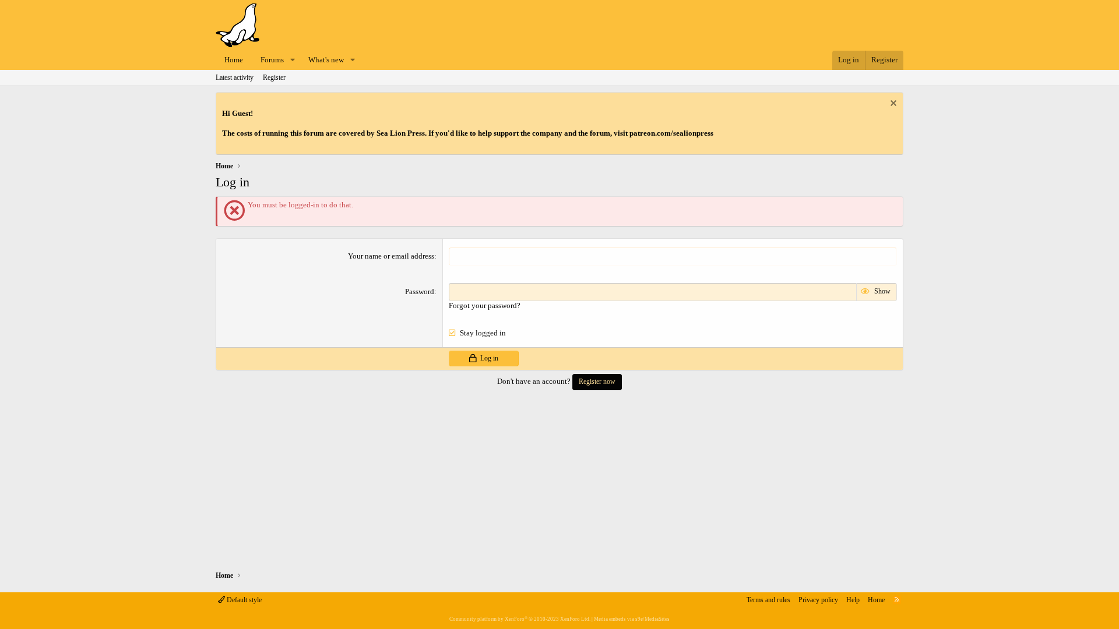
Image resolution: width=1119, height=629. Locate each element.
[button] (292, 60)
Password (419, 291)
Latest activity (235, 77)
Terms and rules (768, 600)
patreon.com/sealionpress (671, 133)
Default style (243, 600)
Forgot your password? (484, 305)
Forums (272, 59)
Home (233, 59)
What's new (326, 59)
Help (853, 600)
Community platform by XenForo (519, 619)
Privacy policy (818, 600)
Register (274, 77)
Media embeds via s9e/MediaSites (632, 619)
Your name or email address (391, 256)
